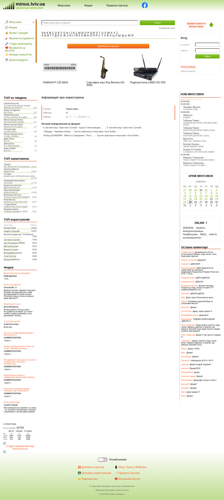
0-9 (43, 33)
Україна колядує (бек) (16, 211)
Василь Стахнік (11, 249)
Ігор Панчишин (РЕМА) (14, 243)
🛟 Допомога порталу (91, 467)
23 (216, 199)
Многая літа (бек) (13, 127)
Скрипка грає (190, 109)
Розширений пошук (167, 28)
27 (184, 190)
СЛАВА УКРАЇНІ (11, 136)
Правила (117, 5)
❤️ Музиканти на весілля (15, 49)
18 (190, 199)
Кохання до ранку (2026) (196, 136)
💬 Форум (11, 27)
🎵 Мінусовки (13, 22)
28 (190, 190)
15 (211, 196)
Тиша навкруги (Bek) (194, 165)
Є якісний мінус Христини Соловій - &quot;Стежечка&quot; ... (73, 127)
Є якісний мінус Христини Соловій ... (125, 127)
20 (200, 199)
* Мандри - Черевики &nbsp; (57, 131)
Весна (7, 150)
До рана (8, 112)
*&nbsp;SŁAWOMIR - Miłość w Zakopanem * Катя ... (68, 135)
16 (216, 196)
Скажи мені (10, 131)
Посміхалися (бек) (14, 122)
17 (184, 199)
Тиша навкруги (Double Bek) (198, 160)
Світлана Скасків (12, 240)
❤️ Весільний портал (127, 479)
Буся (6, 141)
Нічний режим (117, 459)
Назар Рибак (10, 228)
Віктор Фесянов (11, 246)
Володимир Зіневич (13, 253)
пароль (184, 51)
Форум (88, 5)
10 (184, 196)
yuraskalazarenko (192, 237)
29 (195, 190)
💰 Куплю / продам (16, 33)
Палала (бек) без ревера (17, 197)
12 (195, 196)
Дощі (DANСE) (11, 192)
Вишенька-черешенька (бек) (19, 176)
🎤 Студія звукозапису (18, 43)
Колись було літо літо (15, 202)
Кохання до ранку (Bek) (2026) (199, 130)
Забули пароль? (188, 71)
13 (200, 196)
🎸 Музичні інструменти (19, 38)
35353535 (188, 227)
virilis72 (213, 234)
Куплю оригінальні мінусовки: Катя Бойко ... (96, 131)
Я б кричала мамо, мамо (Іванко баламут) (17, 107)
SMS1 (203, 234)
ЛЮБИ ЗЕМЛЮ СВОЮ (193, 146)
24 (184, 202)
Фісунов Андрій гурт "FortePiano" (19, 234)
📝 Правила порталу (127, 473)
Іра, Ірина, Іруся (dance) (17, 167)
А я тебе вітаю (11, 146)
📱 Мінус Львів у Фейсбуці (130, 467)
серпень (201, 181)
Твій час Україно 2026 (194, 141)
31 (206, 190)
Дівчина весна (12, 188)
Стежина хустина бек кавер (198, 152)
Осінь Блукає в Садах (15, 117)
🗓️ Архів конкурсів (16, 60)
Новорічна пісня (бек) (16, 207)
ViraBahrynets (190, 234)
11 (190, 196)
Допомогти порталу (108, 46)
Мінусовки (64, 5)
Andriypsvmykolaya (193, 231)
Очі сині (8, 183)
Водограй (9, 171)
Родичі (187, 117)
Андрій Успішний (12, 231)
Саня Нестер (10, 256)
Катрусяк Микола (12, 259)
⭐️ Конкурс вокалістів (18, 54)
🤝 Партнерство (88, 479)
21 (206, 199)
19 (195, 199)
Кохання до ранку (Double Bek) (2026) (200, 124)
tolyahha (200, 227)
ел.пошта (185, 45)
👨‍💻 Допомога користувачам (94, 473)
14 (206, 196)
